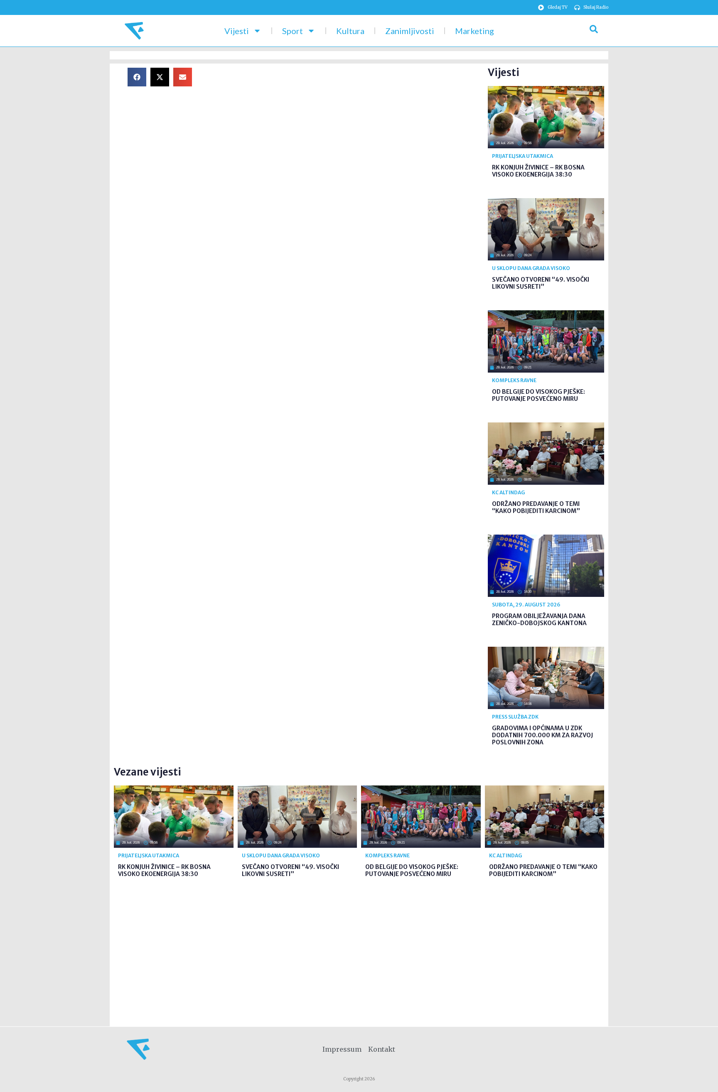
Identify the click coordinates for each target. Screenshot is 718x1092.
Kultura (350, 31)
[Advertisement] (346, 126)
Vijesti (236, 31)
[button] (137, 77)
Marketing (474, 31)
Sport (292, 31)
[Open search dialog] (593, 30)
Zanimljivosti (409, 31)
